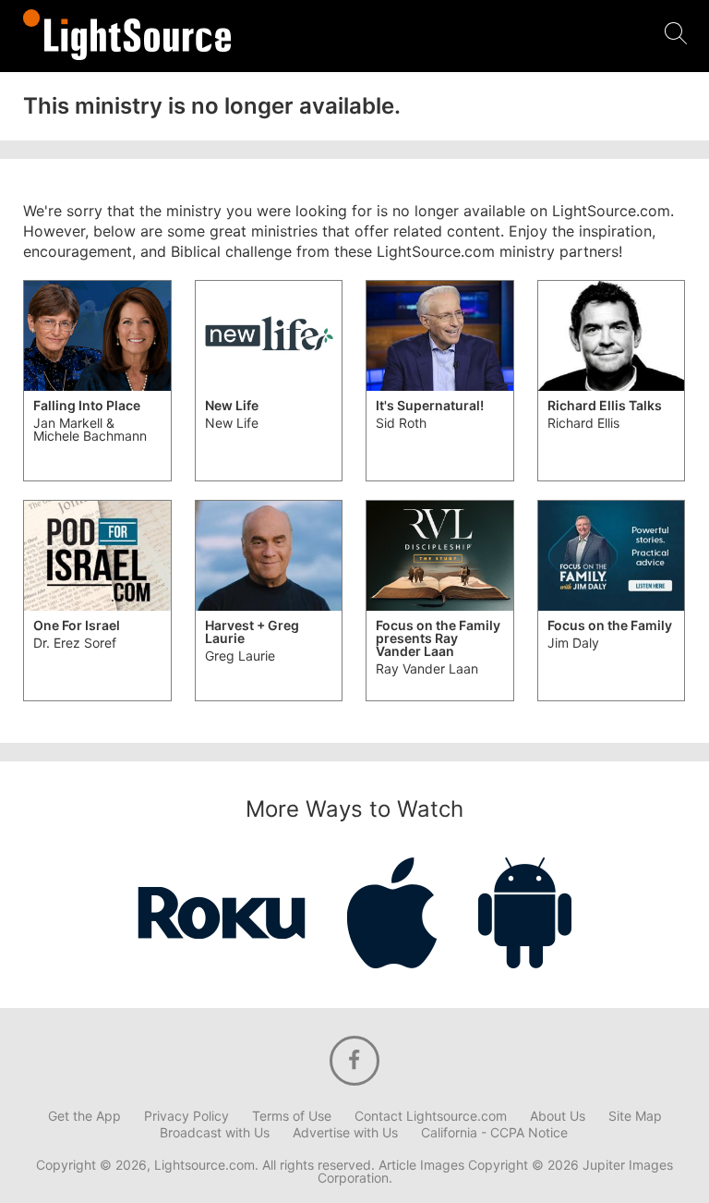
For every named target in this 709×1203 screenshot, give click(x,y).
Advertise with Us (345, 1132)
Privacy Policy (186, 1116)
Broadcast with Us (215, 1132)
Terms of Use (291, 1116)
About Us (557, 1116)
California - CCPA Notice (494, 1132)
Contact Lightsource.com (430, 1116)
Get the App (84, 1116)
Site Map (635, 1116)
